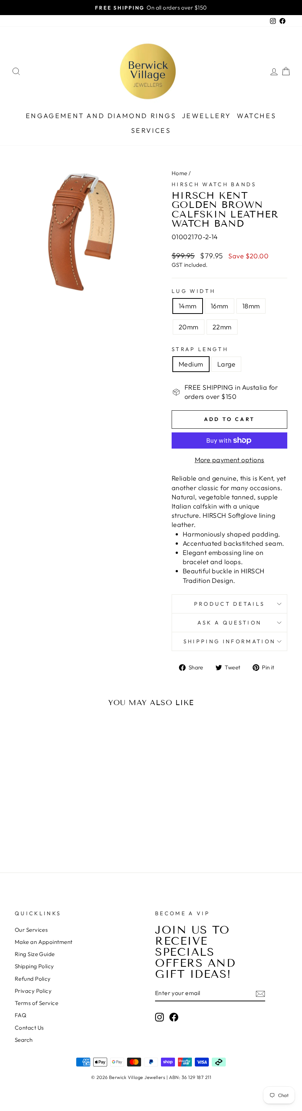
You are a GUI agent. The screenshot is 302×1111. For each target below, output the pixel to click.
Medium (191, 364)
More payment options (229, 460)
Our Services (31, 929)
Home (179, 173)
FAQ (20, 1015)
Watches (256, 116)
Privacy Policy (33, 990)
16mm (219, 306)
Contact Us (29, 1027)
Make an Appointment (44, 941)
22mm (222, 327)
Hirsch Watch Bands (214, 184)
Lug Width (193, 291)
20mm (189, 327)
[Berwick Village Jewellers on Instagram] (159, 1016)
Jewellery (206, 116)
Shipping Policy (34, 966)
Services (151, 130)
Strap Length (200, 349)
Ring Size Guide (35, 954)
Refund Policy (33, 978)
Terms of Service (36, 1002)
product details (229, 604)
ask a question (229, 622)
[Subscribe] (260, 993)
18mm (251, 306)
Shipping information (229, 641)
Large (226, 364)
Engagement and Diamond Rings (101, 116)
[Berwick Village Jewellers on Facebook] (173, 1016)
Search (24, 1039)
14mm (188, 306)
